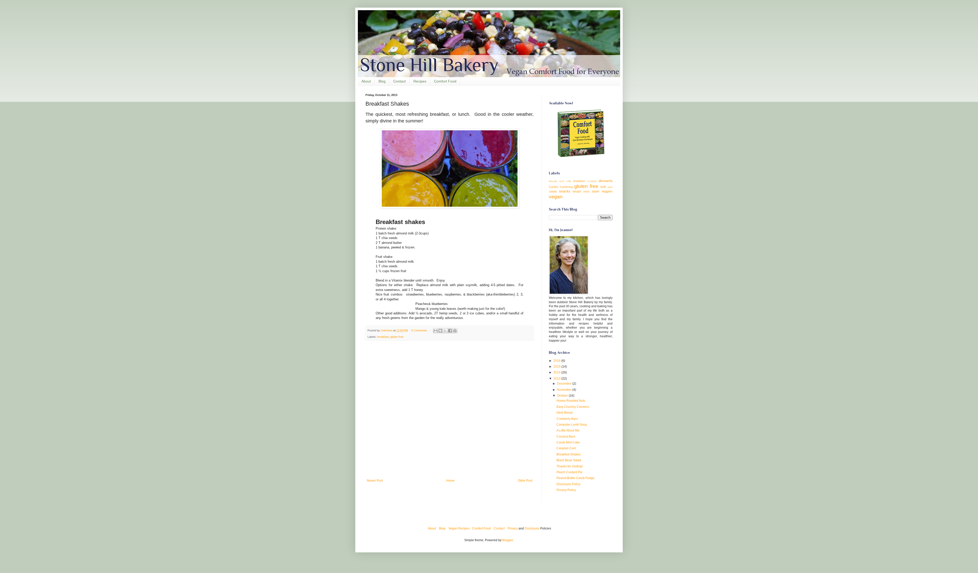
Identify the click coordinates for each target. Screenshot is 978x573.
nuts (603, 187)
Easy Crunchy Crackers (572, 407)
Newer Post (375, 480)
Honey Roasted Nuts (570, 400)
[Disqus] (449, 410)
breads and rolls (560, 181)
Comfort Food (445, 81)
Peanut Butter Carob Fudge (575, 478)
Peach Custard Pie (569, 472)
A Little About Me (567, 430)
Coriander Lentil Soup (571, 424)
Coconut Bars (565, 436)
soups (577, 191)
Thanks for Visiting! (569, 466)
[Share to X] (445, 330)
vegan (556, 196)
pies (610, 187)
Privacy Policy (566, 490)
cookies (592, 181)
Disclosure (532, 528)
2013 (557, 378)
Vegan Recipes (459, 528)
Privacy (513, 528)
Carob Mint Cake (568, 442)
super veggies (602, 191)
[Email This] (435, 330)
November (564, 390)
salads (553, 191)
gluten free (396, 336)
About (366, 81)
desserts (606, 181)
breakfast (383, 336)
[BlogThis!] (440, 330)
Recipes (419, 81)
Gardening (566, 186)
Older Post (525, 480)
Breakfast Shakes (568, 454)
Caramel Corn (566, 448)
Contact (399, 81)
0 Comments (419, 330)
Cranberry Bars (567, 419)
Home (450, 480)
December (564, 383)
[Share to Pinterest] (454, 330)
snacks (564, 191)
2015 (557, 366)
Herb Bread (564, 412)
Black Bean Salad (568, 460)
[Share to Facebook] (450, 330)
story (586, 191)
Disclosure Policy (568, 484)
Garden (553, 186)
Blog (382, 81)
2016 (557, 360)
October (563, 395)
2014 (557, 372)
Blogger (507, 540)
